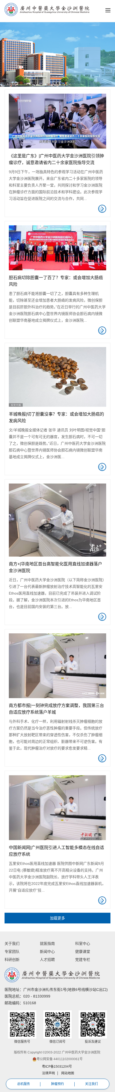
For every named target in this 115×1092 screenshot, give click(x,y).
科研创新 (12, 959)
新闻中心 (47, 951)
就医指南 (47, 943)
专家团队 (12, 951)
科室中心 (82, 943)
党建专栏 (82, 959)
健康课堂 (82, 951)
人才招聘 (47, 959)
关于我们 (12, 943)
